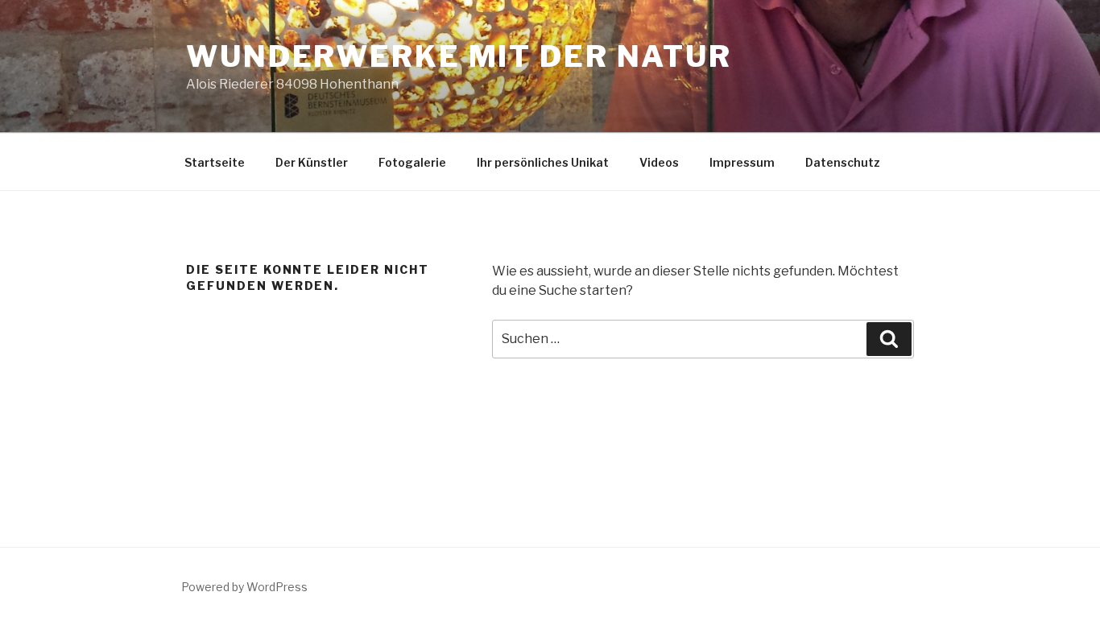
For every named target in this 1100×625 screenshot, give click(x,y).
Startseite (214, 162)
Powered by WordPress (244, 587)
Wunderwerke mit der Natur (459, 56)
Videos (659, 162)
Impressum (742, 162)
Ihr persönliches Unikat (543, 162)
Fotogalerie (412, 162)
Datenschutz (842, 162)
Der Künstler (311, 162)
